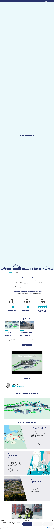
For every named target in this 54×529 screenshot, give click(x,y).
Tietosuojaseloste (8, 527)
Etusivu (11, 3)
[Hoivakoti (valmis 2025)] (31, 402)
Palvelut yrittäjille (15, 3)
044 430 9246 (14, 385)
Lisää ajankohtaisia (26, 345)
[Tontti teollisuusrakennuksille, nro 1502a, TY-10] (39, 401)
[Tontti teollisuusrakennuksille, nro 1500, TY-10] (46, 407)
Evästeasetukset (3, 527)
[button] (52, 520)
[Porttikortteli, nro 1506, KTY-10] (27, 405)
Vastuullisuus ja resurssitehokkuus (26, 3)
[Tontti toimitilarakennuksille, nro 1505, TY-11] (33, 406)
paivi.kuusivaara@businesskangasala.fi (18, 386)
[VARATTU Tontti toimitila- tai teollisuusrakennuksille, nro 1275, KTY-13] (38, 408)
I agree (27, 363)
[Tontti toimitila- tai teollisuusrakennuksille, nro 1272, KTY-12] (15, 412)
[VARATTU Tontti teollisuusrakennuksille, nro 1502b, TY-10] (39, 405)
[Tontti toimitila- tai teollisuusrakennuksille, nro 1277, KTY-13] (40, 412)
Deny (37, 524)
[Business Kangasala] (7, 4)
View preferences (47, 524)
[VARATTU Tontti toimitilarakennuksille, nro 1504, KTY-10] (33, 403)
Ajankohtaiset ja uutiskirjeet (37, 3)
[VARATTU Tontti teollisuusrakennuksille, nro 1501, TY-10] (43, 404)
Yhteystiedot (47, 3)
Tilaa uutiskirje (8, 1)
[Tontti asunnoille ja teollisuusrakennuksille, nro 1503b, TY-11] (35, 402)
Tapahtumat (43, 3)
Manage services (49, 527)
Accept (27, 524)
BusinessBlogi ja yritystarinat (32, 4)
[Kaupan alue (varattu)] (10, 405)
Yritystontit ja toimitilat (20, 3)
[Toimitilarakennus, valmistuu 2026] (37, 405)
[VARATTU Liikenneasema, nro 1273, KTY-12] (29, 412)
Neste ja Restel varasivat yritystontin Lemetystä (11, 334)
